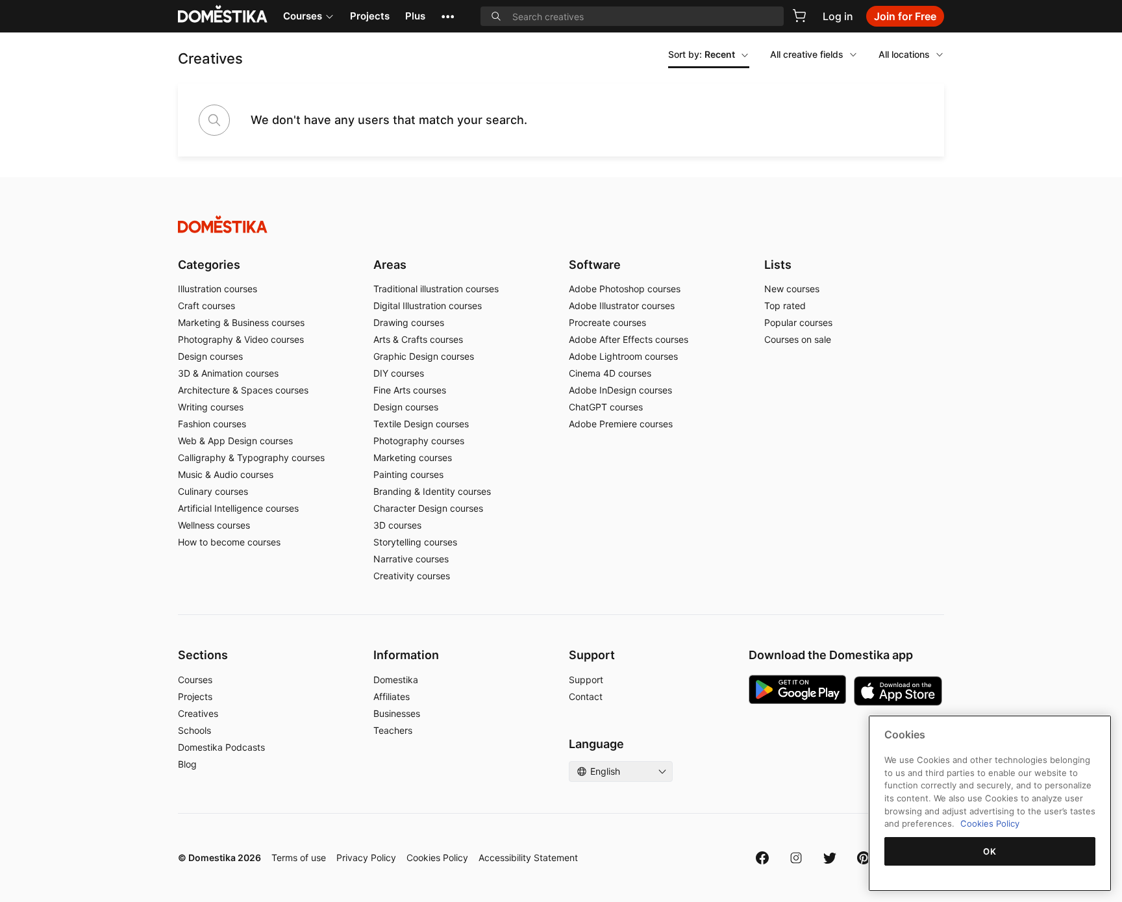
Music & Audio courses (225, 474)
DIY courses (398, 373)
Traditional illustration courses (436, 288)
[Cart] (799, 15)
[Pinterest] (864, 858)
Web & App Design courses (235, 440)
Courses (302, 16)
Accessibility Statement (528, 857)
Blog (187, 764)
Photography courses (418, 440)
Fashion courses (212, 423)
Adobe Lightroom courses (623, 356)
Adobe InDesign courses (620, 389)
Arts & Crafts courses (418, 339)
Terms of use (298, 857)
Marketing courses (412, 457)
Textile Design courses (421, 423)
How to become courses (229, 541)
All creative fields (806, 54)
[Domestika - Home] (561, 224)
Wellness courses (214, 525)
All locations (904, 54)
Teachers (392, 730)
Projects (370, 16)
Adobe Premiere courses (621, 423)
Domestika (395, 679)
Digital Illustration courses (427, 305)
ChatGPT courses (606, 406)
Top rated (785, 305)
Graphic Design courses (423, 356)
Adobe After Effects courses (628, 339)
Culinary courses (213, 491)
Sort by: (701, 54)
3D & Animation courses (228, 373)
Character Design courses (428, 508)
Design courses (210, 356)
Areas (389, 264)
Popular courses (798, 322)
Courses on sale (797, 339)
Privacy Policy (366, 857)
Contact (586, 696)
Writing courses (210, 406)
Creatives (198, 713)
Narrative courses (411, 558)
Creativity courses (411, 575)
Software (595, 264)
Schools (194, 730)
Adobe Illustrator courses (622, 305)
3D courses (397, 525)
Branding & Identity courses (432, 491)
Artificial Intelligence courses (238, 508)
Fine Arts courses (409, 389)
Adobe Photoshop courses (624, 288)
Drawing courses (408, 322)
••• (448, 16)
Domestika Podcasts (221, 747)
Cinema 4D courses (610, 373)
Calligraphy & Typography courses (251, 457)
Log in (838, 16)
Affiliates (391, 696)
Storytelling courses (415, 541)
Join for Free (905, 16)
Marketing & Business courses (241, 322)
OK (989, 851)
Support (586, 679)
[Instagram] (796, 858)
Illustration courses (217, 288)
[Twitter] (830, 858)
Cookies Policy (437, 857)
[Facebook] (762, 858)
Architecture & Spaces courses (243, 389)
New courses (791, 288)
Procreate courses (607, 322)
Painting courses (408, 474)
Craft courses (206, 305)
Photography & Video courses (241, 339)
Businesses (396, 713)
